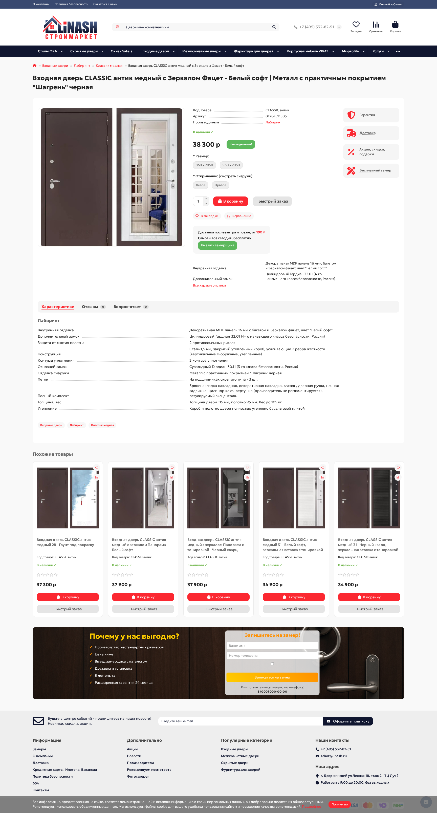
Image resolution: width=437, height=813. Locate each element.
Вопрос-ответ (130, 306)
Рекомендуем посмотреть (149, 769)
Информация (47, 740)
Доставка (41, 763)
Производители (140, 763)
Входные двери (155, 51)
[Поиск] (274, 27)
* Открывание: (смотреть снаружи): (223, 176)
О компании (41, 4)
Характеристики (57, 306)
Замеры (39, 749)
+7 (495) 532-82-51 (316, 27)
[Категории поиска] (117, 27)
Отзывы (93, 306)
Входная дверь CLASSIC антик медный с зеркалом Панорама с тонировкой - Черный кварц (215, 544)
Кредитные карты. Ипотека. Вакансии (65, 769)
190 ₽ (260, 232)
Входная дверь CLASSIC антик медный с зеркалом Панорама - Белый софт (140, 544)
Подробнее (311, 806)
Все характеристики (209, 285)
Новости (134, 756)
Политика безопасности (71, 4)
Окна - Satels (121, 51)
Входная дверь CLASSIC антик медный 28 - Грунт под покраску (65, 542)
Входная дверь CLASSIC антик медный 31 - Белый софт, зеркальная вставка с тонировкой (293, 544)
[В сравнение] (96, 477)
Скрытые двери (84, 51)
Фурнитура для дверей (253, 51)
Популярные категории (246, 740)
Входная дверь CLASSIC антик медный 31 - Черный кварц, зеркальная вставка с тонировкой (368, 544)
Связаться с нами (105, 4)
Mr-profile (350, 51)
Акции (132, 749)
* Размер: (201, 156)
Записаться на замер (272, 677)
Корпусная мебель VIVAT (307, 51)
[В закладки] (96, 467)
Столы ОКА (47, 51)
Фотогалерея (138, 776)
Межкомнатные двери (201, 51)
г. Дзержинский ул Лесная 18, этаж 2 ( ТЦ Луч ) (359, 776)
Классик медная (109, 65)
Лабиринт (82, 65)
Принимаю (340, 804)
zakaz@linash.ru (334, 756)
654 (36, 783)
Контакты (41, 790)
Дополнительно (144, 740)
